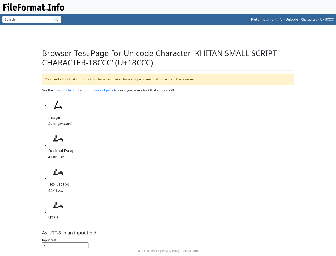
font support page (99, 90)
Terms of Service (148, 251)
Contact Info (191, 251)
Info (279, 19)
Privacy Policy (170, 251)
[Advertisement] (170, 36)
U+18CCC (327, 19)
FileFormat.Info (262, 19)
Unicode (292, 19)
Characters (309, 19)
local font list (63, 90)
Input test (49, 240)
